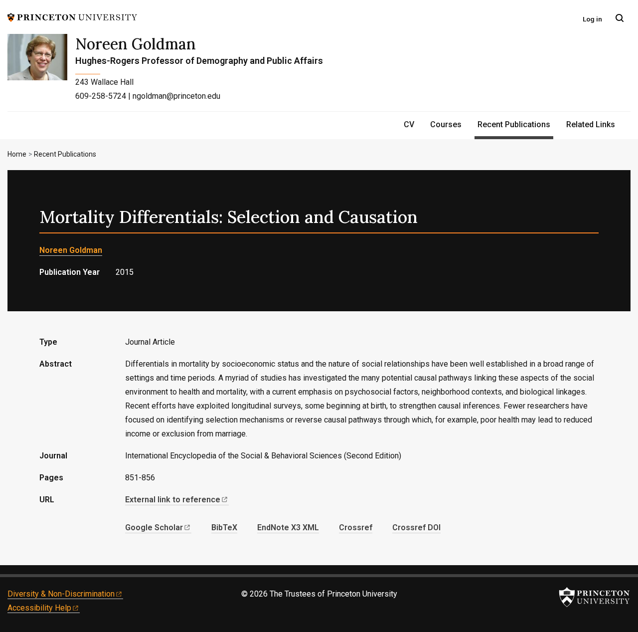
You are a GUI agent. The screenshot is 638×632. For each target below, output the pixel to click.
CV (409, 124)
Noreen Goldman (135, 43)
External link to (172, 499)
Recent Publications (515, 124)
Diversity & (61, 594)
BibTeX (224, 527)
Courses (446, 124)
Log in (592, 19)
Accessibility (39, 608)
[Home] (41, 72)
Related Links (590, 124)
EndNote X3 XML (288, 527)
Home (16, 154)
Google (154, 527)
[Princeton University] (72, 16)
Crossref (355, 527)
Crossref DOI (416, 527)
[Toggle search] (620, 17)
